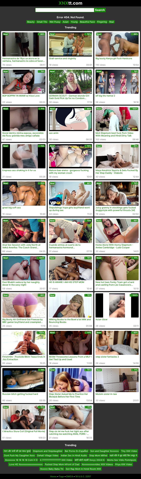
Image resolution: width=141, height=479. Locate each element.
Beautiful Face (87, 21)
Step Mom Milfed (98, 455)
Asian (65, 21)
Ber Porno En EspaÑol (76, 451)
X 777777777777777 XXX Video (56, 459)
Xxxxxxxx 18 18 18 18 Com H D (21, 459)
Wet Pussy (55, 21)
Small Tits (42, 21)
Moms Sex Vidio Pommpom (121, 459)
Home (53, 476)
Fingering (102, 21)
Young (74, 21)
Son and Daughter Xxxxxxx (104, 451)
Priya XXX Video (123, 464)
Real (111, 21)
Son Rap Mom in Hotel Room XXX (83, 468)
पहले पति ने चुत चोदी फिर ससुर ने (123, 455)
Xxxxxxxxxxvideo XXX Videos (97, 464)
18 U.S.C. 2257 (83, 476)
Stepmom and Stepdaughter (47, 451)
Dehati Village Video (47, 455)
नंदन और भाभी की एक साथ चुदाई (17, 451)
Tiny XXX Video (129, 451)
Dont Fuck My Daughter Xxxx (19, 455)
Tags (61, 476)
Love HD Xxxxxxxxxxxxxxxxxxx (26, 464)
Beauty (30, 21)
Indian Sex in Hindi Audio (74, 455)
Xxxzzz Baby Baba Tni (51, 468)
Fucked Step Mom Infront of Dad (62, 464)
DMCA (69, 476)
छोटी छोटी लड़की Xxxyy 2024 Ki (90, 459)
